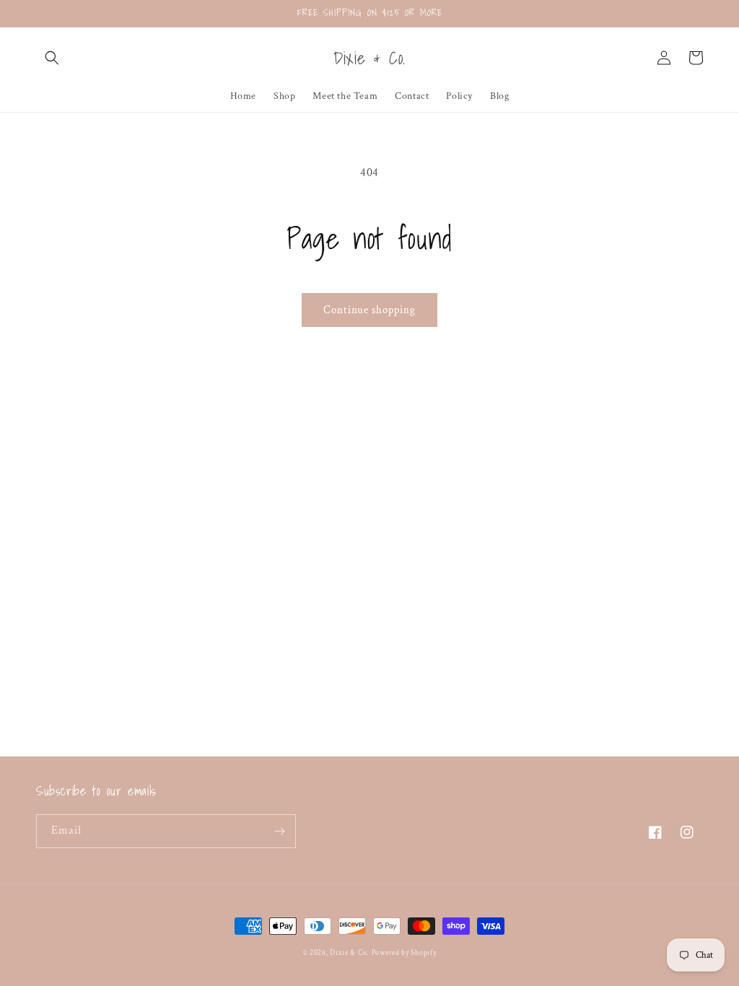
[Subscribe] (279, 831)
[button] (52, 58)
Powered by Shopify (404, 953)
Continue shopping (369, 310)
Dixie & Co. (349, 953)
